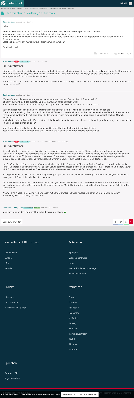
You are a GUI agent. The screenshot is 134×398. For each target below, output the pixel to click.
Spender (37, 208)
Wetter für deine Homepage (82, 268)
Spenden (73, 252)
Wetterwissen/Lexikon (15, 307)
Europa (8, 258)
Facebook (74, 307)
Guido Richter (8, 61)
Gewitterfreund (9, 22)
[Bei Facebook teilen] (115, 221)
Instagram (74, 313)
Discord (73, 302)
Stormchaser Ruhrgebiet (13, 208)
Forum (72, 297)
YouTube (73, 328)
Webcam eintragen (78, 258)
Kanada (8, 268)
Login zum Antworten (12, 222)
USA (7, 263)
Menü (123, 3)
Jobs (71, 263)
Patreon (73, 349)
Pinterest (73, 344)
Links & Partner (12, 302)
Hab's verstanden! (69, 394)
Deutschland (11, 252)
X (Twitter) (74, 318)
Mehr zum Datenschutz (88, 394)
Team (16, 61)
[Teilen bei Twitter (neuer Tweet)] (120, 221)
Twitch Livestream (78, 333)
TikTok (72, 339)
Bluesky (73, 323)
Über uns (9, 297)
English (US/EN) (12, 378)
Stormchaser (24, 61)
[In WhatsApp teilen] (126, 221)
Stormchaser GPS (77, 273)
